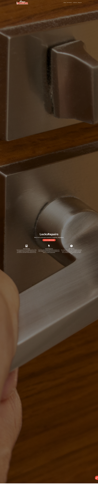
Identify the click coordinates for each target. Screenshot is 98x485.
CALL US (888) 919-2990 (49, 240)
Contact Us (75, 2)
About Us (80, 2)
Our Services (69, 2)
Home (65, 2)
